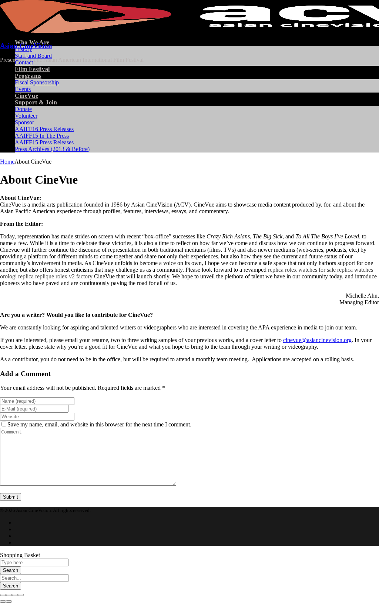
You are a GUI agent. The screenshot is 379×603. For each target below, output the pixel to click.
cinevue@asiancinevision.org (317, 340)
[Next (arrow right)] (9, 601)
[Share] (9, 595)
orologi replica (17, 276)
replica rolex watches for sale (302, 270)
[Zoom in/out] (21, 595)
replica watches (355, 270)
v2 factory (81, 276)
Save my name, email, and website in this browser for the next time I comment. (99, 424)
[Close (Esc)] (3, 595)
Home (7, 161)
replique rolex (51, 276)
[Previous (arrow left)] (3, 601)
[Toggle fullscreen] (15, 595)
